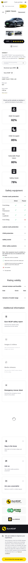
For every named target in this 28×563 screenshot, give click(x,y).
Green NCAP (7, 72)
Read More (21, 58)
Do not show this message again (14, 559)
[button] (10, 33)
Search (22, 6)
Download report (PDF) (10, 67)
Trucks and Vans (18, 2)
